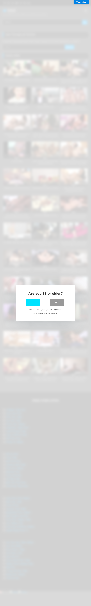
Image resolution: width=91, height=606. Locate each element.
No (56, 302)
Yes (33, 302)
